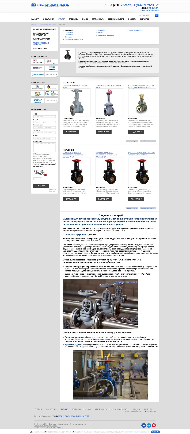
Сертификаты (98, 19)
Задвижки (69, 30)
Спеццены (73, 19)
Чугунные (69, 34)
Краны (100, 33)
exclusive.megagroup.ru (54, 428)
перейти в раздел (147, 141)
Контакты (144, 19)
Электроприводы (135, 30)
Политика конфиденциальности (46, 426)
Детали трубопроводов (74, 39)
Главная (35, 19)
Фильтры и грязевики (106, 35)
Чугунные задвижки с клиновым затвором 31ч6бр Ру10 (141, 154)
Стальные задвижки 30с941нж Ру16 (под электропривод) (141, 86)
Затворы (68, 37)
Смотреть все (50, 74)
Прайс (85, 19)
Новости (132, 19)
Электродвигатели (41, 39)
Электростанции (40, 49)
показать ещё (131, 141)
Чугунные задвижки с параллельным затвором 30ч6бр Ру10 (73, 155)
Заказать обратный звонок (150, 10)
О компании (48, 19)
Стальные (69, 32)
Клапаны (101, 30)
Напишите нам (151, 411)
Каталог (61, 19)
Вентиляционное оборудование (41, 34)
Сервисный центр (116, 19)
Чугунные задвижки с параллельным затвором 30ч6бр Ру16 (106, 155)
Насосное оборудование (44, 29)
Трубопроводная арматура (47, 24)
